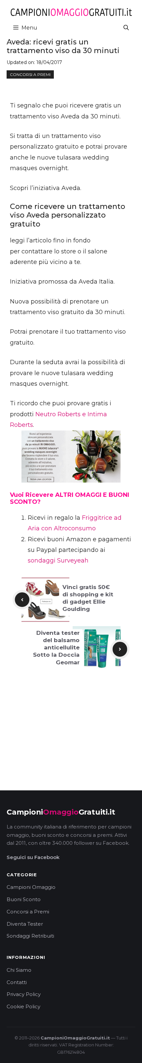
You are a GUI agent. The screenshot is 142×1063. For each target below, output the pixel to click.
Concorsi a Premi (28, 911)
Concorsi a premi (30, 74)
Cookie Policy (23, 1006)
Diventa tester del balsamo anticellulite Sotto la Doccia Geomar (56, 647)
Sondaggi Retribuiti (30, 936)
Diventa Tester (25, 924)
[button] (126, 27)
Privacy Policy (24, 994)
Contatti (17, 982)
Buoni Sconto (24, 899)
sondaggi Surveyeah (58, 560)
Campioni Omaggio (31, 887)
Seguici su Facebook (33, 857)
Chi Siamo (19, 970)
